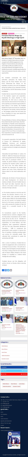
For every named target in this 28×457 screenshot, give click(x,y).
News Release (4, 311)
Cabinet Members (4, 418)
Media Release (11, 33)
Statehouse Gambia (12, 454)
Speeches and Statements (6, 421)
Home (3, 27)
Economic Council (5, 359)
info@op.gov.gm (5, 403)
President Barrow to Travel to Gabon (16, 1)
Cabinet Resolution (6, 355)
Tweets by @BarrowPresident (7, 430)
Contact (2, 425)
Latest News (7, 27)
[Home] (14, 8)
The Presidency (4, 414)
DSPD (2, 416)
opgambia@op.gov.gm (7, 405)
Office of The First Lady (6, 423)
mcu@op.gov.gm (5, 407)
